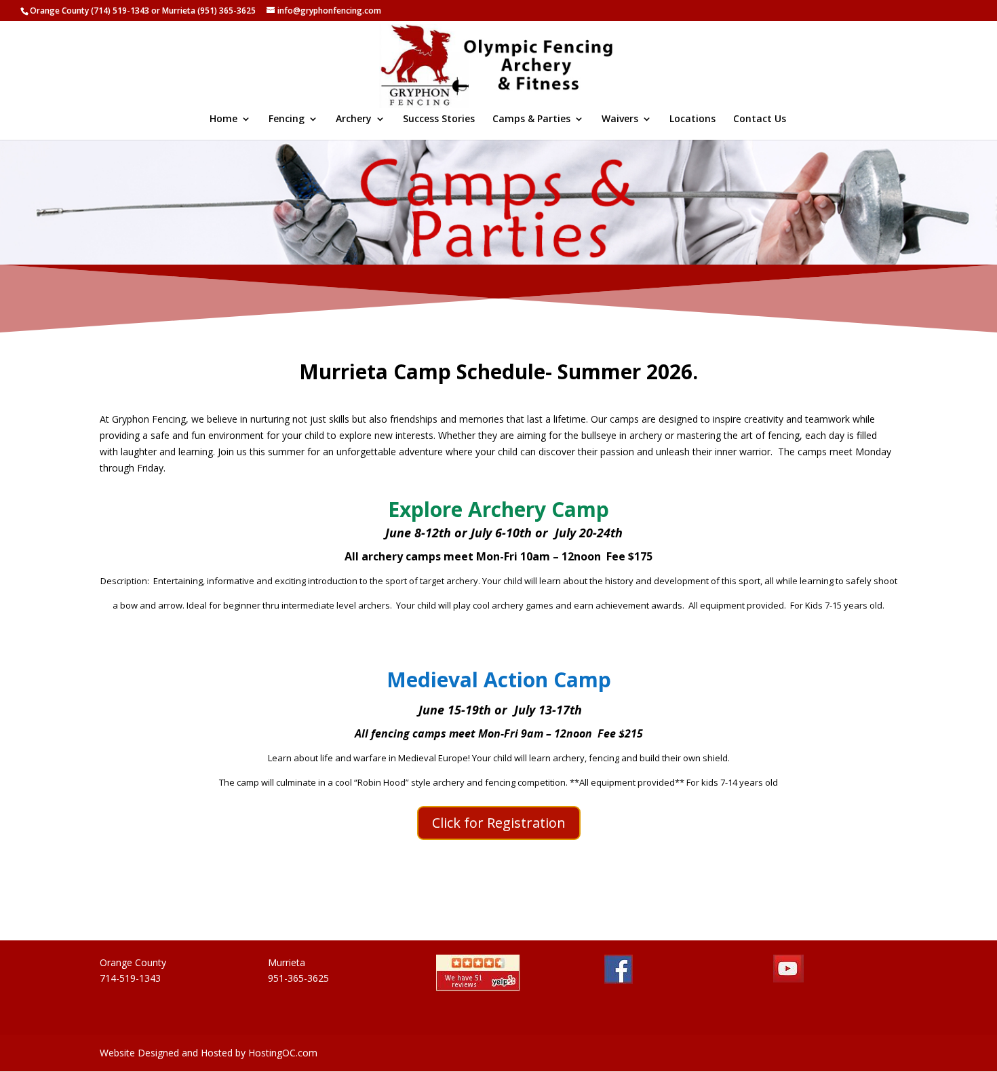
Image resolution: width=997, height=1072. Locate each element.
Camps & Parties (531, 119)
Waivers (620, 119)
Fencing (287, 119)
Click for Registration (499, 822)
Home (223, 119)
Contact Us (759, 119)
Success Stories (439, 119)
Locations (692, 119)
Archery (354, 119)
